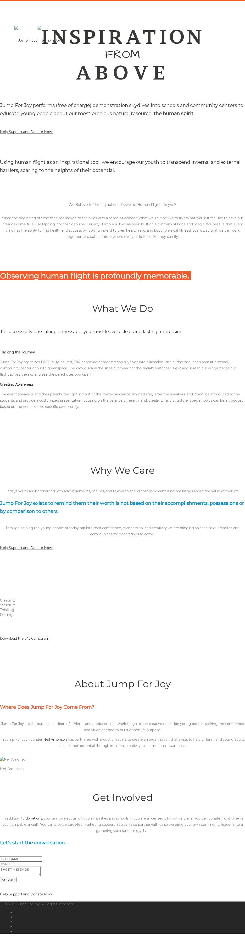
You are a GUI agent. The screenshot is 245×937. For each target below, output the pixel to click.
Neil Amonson (55, 739)
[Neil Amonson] (1, 764)
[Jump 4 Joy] (37, 40)
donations (34, 818)
